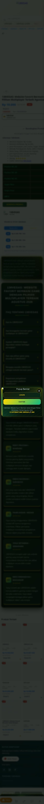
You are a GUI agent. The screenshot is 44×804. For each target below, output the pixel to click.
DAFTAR (22, 402)
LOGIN (22, 395)
